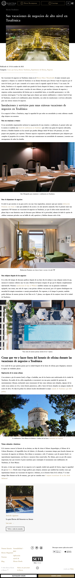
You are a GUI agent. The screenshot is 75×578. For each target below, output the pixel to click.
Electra (10, 470)
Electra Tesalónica (24, 70)
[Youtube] (41, 547)
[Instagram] (36, 547)
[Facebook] (32, 547)
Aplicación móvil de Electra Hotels (17, 558)
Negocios (50, 70)
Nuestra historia (6, 548)
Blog (2, 561)
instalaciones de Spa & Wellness (26, 286)
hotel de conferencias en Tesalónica (30, 128)
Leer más (9, 523)
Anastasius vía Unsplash (56, 438)
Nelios (72, 569)
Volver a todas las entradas (15, 529)
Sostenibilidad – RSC (18, 550)
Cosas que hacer (12, 70)
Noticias (4, 557)
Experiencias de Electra (38, 70)
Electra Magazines (6, 553)
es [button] (68, 3)
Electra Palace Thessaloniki (45, 78)
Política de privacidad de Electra (23, 569)
